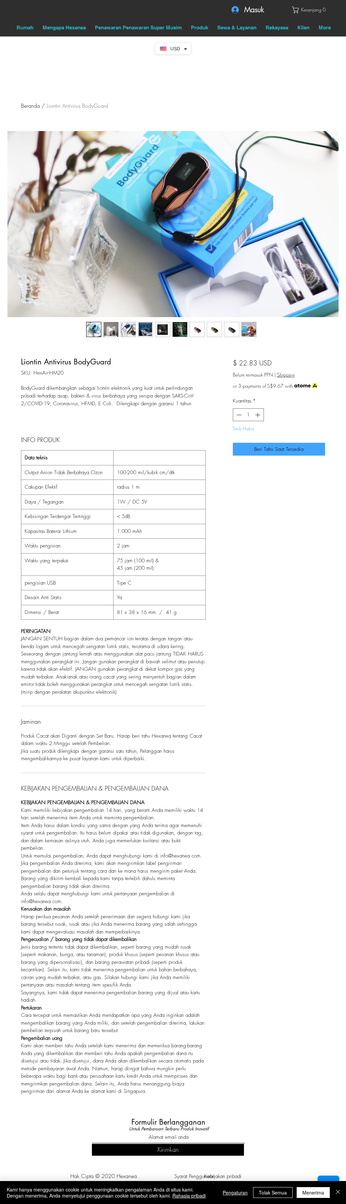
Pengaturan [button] (235, 1192)
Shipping (286, 375)
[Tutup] (338, 1192)
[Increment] (258, 415)
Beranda (30, 105)
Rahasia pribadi (189, 1195)
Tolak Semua (273, 1192)
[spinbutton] (248, 415)
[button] (308, 9)
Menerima (313, 1192)
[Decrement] (238, 415)
